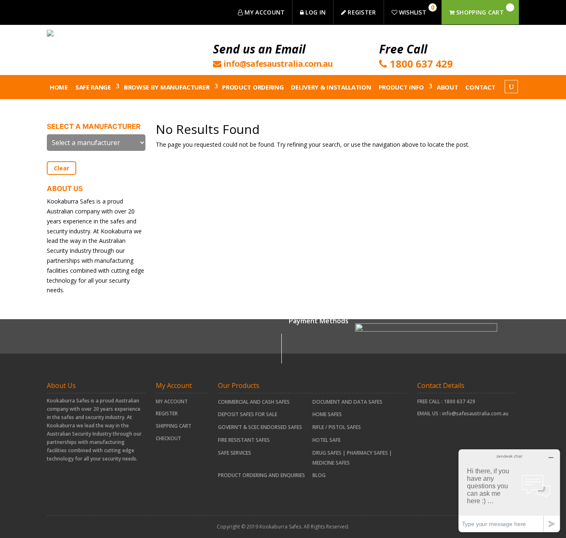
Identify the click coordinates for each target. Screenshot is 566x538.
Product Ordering (252, 87)
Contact (480, 87)
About (447, 87)
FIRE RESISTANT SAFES (244, 439)
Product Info (401, 87)
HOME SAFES (327, 414)
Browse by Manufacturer (166, 87)
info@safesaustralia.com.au (475, 413)
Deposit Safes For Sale (247, 414)
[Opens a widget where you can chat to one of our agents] (509, 490)
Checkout (168, 438)
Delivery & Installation (331, 87)
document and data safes (347, 401)
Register (167, 413)
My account (172, 401)
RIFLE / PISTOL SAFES (336, 427)
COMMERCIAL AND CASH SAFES (254, 401)
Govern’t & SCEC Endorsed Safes (260, 427)
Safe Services (234, 452)
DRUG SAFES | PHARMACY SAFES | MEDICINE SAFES (352, 457)
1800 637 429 (459, 401)
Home (59, 87)
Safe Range (93, 87)
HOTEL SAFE (326, 439)
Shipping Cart (173, 425)
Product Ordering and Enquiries (261, 475)
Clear (61, 168)
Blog (319, 475)
